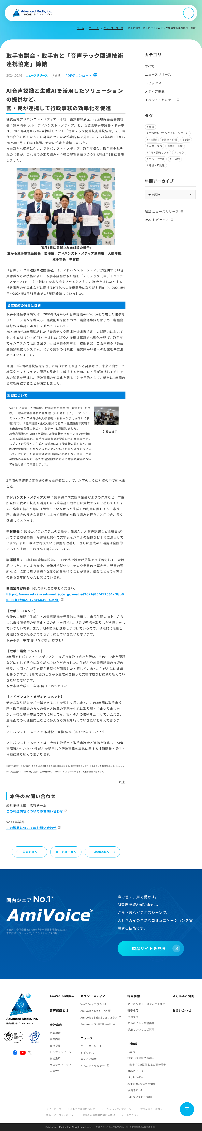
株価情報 (132, 1090)
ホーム (80, 28)
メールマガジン (130, 1115)
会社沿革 (55, 1058)
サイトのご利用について (81, 1109)
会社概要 (55, 1046)
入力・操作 (155, 146)
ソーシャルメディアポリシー (117, 1109)
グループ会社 (156, 159)
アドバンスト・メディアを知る (146, 1004)
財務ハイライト (136, 1071)
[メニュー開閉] (188, 13)
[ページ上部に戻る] (187, 1109)
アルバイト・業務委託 (141, 1023)
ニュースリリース (113, 28)
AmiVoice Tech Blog (93, 1011)
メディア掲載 (155, 91)
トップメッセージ (60, 1052)
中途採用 (132, 1017)
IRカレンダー (135, 1077)
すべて (149, 66)
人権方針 (55, 1071)
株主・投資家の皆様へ (141, 1058)
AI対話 (153, 139)
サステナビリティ (60, 1065)
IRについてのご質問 (139, 1097)
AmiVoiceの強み (62, 996)
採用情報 (133, 996)
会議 (57, 75)
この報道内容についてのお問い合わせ (34, 811)
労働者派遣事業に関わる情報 (98, 1115)
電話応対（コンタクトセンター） (168, 133)
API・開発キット (159, 152)
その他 (176, 159)
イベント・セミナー (160, 99)
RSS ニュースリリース (162, 211)
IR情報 (132, 1044)
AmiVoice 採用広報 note (95, 1024)
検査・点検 (176, 146)
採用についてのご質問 (141, 1029)
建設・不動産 (157, 165)
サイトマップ (53, 1109)
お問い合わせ (181, 1010)
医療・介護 (170, 139)
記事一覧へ (65, 852)
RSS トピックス (157, 219)
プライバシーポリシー (152, 1109)
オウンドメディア (92, 996)
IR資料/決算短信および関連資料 (146, 1064)
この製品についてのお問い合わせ (31, 827)
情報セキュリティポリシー (61, 1115)
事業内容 (55, 1039)
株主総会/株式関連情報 (141, 1084)
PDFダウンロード (81, 75)
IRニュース (134, 1052)
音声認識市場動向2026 (52, 929)
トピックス (153, 83)
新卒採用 (132, 1010)
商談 (187, 139)
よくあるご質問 (183, 996)
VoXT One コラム (91, 1004)
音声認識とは (59, 1010)
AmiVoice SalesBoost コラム (99, 1017)
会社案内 (56, 1025)
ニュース (94, 28)
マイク (180, 152)
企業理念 (55, 1033)
